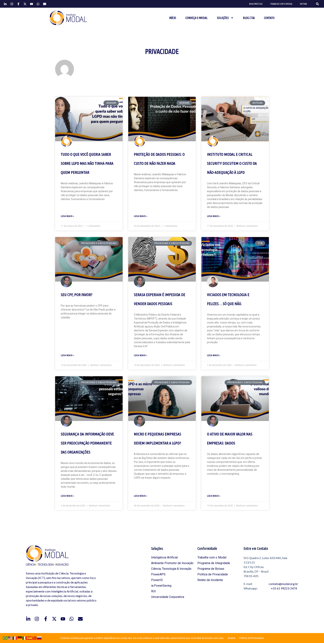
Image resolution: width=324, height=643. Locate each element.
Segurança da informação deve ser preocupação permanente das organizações (87, 443)
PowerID (157, 580)
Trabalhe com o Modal (281, 4)
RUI (153, 591)
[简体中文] (34, 638)
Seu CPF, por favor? (76, 294)
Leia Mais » (67, 216)
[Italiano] (24, 638)
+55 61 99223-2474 (284, 588)
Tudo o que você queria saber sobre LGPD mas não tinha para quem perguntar (87, 163)
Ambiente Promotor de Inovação (172, 563)
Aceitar (232, 638)
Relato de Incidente (210, 580)
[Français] (15, 638)
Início (172, 18)
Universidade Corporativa (167, 597)
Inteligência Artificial (164, 557)
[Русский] (39, 638)
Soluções (223, 18)
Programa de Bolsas (210, 568)
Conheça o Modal (196, 18)
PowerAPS (158, 574)
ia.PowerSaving (161, 585)
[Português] (5, 638)
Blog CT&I (249, 18)
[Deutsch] (19, 638)
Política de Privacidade (212, 574)
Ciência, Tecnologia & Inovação (171, 568)
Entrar (303, 4)
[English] (10, 638)
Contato (269, 18)
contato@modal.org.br (283, 584)
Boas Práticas (255, 4)
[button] (317, 4)
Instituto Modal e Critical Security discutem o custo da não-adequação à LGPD (232, 163)
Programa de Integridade (213, 563)
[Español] (29, 638)
